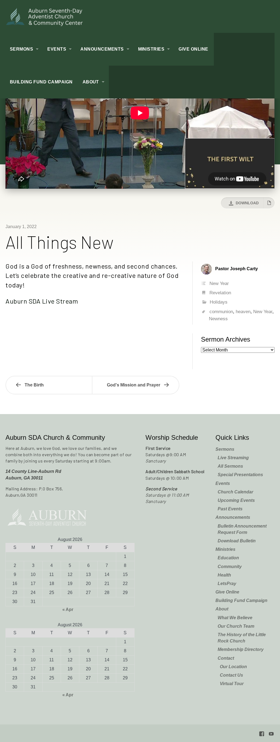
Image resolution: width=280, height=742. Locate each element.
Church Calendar (235, 492)
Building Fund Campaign (41, 82)
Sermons (21, 49)
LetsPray (227, 583)
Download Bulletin (237, 541)
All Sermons (230, 466)
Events (56, 49)
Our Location (233, 666)
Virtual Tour (232, 683)
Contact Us (231, 675)
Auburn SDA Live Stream (41, 301)
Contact (226, 658)
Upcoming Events (236, 500)
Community (230, 566)
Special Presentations (240, 474)
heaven (243, 311)
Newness (218, 318)
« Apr (67, 609)
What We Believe (235, 617)
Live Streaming (233, 457)
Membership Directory (241, 649)
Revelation (220, 292)
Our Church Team (236, 626)
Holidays (219, 302)
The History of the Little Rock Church (242, 637)
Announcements (102, 49)
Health (224, 575)
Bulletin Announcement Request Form (242, 529)
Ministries (151, 49)
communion (221, 311)
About (91, 82)
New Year (219, 283)
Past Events (230, 509)
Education (228, 557)
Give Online (193, 49)
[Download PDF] (269, 202)
